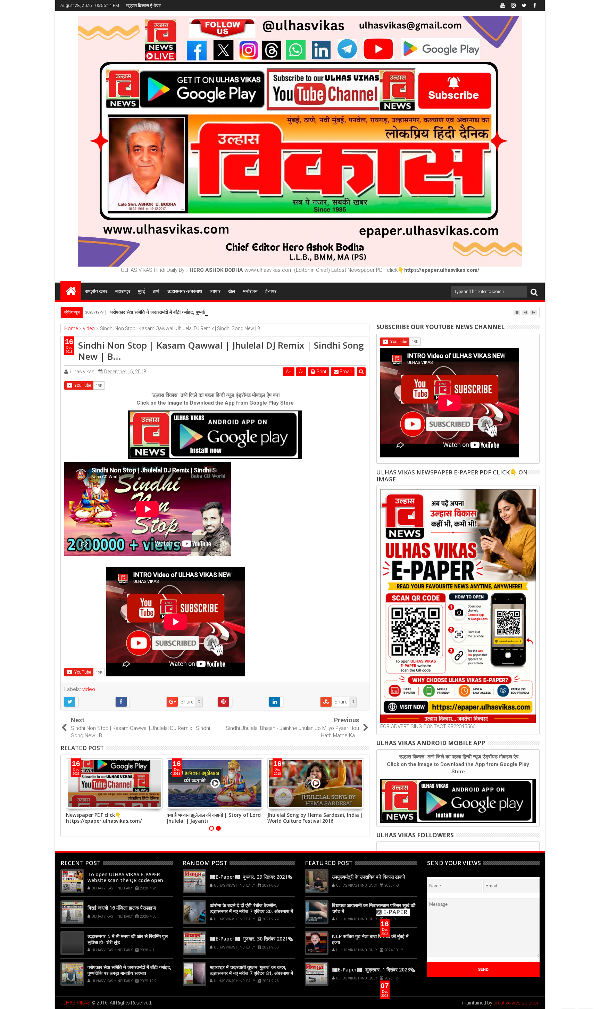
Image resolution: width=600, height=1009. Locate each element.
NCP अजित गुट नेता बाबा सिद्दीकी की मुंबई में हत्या (370, 939)
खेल (231, 291)
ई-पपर (270, 291)
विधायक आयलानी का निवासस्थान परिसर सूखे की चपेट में (373, 908)
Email (345, 371)
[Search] (534, 292)
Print (320, 371)
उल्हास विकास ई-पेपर (143, 5)
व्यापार (215, 291)
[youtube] (502, 5)
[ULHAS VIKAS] (70, 290)
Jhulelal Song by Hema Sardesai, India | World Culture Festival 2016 (315, 818)
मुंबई (141, 291)
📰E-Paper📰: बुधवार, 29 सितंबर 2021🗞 (251, 876)
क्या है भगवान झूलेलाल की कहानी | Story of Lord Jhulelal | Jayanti (214, 818)
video (88, 689)
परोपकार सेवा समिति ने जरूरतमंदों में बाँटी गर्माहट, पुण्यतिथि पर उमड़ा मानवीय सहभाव (182, 312)
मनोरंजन (250, 291)
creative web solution (516, 1003)
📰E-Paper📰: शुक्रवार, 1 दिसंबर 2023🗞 (373, 969)
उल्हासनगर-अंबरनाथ (184, 291)
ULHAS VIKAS (75, 1003)
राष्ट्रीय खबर (96, 291)
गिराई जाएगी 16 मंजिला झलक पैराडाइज (122, 907)
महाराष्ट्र (122, 291)
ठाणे (156, 291)
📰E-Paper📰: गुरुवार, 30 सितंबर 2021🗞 (251, 938)
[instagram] (513, 5)
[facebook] (535, 5)
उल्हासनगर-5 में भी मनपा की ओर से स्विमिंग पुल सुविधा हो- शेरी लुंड (128, 939)
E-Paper (395, 912)
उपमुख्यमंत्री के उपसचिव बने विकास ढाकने (368, 876)
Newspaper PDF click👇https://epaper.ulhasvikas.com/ (104, 818)
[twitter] (524, 5)
